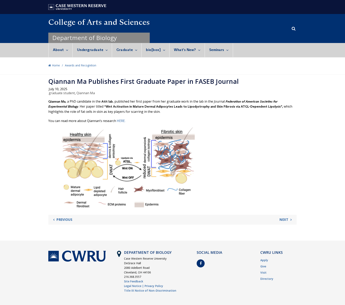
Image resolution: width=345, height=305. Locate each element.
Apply (264, 260)
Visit (263, 272)
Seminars (216, 50)
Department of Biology (84, 38)
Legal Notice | (134, 286)
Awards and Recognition (80, 65)
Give (263, 266)
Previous (64, 219)
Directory (266, 279)
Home (56, 65)
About (58, 50)
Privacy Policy (154, 286)
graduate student (62, 93)
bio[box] (153, 50)
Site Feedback (133, 281)
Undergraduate (90, 50)
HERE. (121, 121)
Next (284, 219)
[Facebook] (201, 263)
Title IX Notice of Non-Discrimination (150, 290)
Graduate (124, 50)
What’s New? (185, 50)
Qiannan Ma (85, 93)
